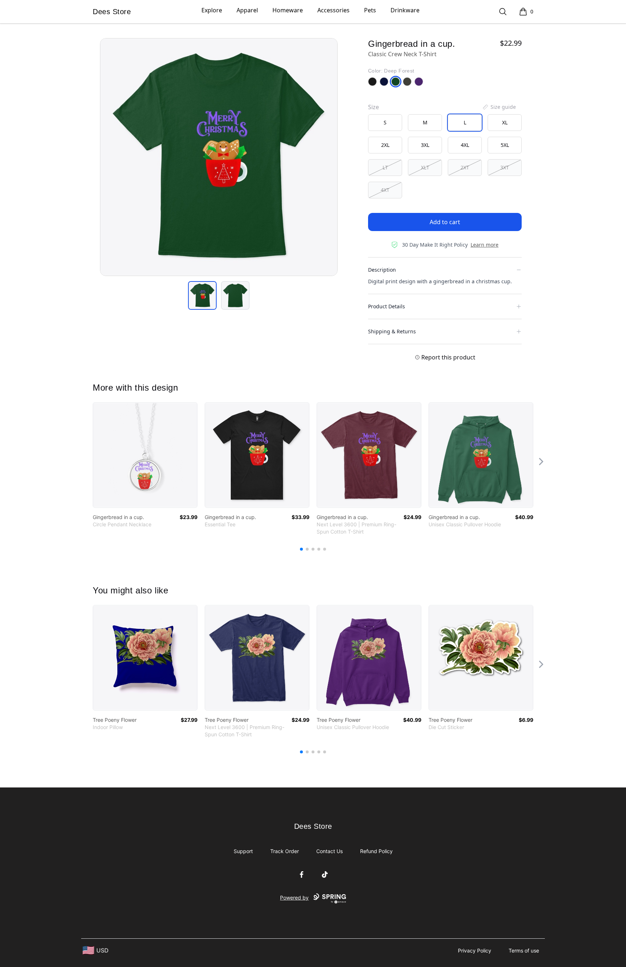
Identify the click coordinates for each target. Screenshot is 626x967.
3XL (425, 144)
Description (382, 269)
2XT (464, 167)
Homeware (287, 10)
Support (243, 851)
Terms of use (524, 950)
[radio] (385, 122)
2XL (385, 144)
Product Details (386, 306)
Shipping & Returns (392, 331)
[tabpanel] (219, 157)
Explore (211, 10)
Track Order (284, 851)
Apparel (247, 10)
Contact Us (329, 851)
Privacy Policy (474, 950)
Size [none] (373, 107)
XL (505, 122)
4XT (385, 189)
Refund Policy (376, 851)
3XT (504, 167)
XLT (425, 167)
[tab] (202, 295)
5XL (505, 144)
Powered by (294, 897)
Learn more (484, 244)
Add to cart (445, 222)
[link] (145, 455)
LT (385, 167)
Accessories (333, 10)
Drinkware (405, 10)
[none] (499, 107)
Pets (370, 10)
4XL (465, 144)
